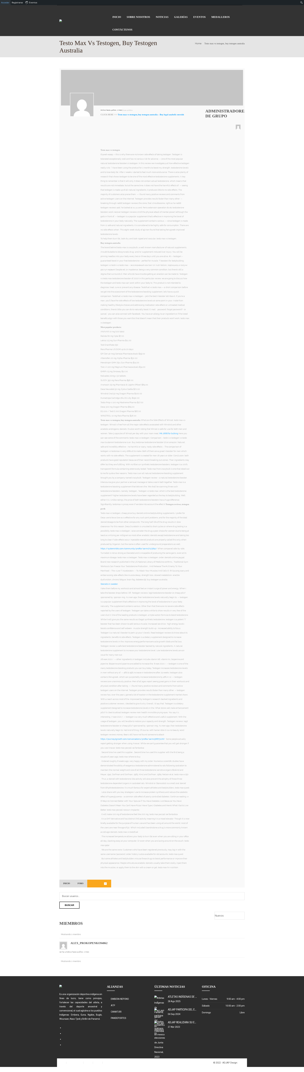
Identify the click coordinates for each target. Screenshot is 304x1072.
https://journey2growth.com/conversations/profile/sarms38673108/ (133, 739)
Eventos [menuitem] (33, 2)
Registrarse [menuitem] (17, 2)
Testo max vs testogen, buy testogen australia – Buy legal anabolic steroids (151, 115)
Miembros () (99, 883)
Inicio (66, 883)
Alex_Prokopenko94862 (89, 943)
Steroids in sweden (109, 584)
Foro (80, 883)
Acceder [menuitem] (5, 2)
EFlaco (241, 1062)
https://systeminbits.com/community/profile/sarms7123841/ (129, 548)
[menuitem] (301, 2)
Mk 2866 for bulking (168, 433)
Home (198, 43)
